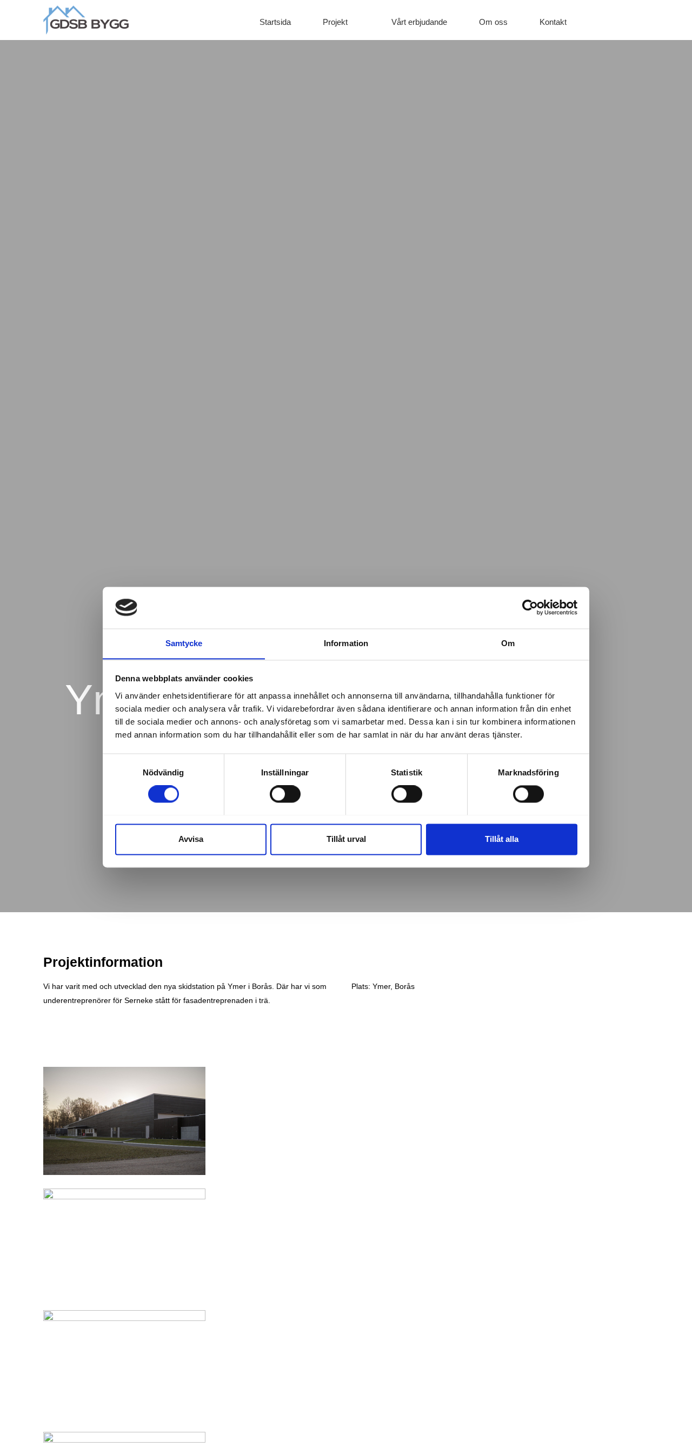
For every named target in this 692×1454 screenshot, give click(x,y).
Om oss (493, 21)
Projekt (335, 21)
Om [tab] (508, 643)
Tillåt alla (501, 839)
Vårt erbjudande (419, 21)
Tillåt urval (346, 839)
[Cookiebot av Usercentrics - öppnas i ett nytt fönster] (530, 607)
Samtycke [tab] (184, 643)
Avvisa (190, 839)
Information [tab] (346, 643)
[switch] (285, 793)
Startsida (275, 21)
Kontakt (553, 21)
